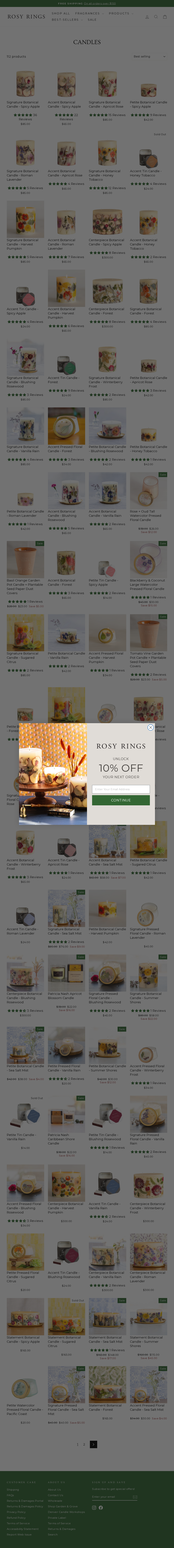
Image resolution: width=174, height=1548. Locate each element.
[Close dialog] (151, 727)
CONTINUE (121, 800)
